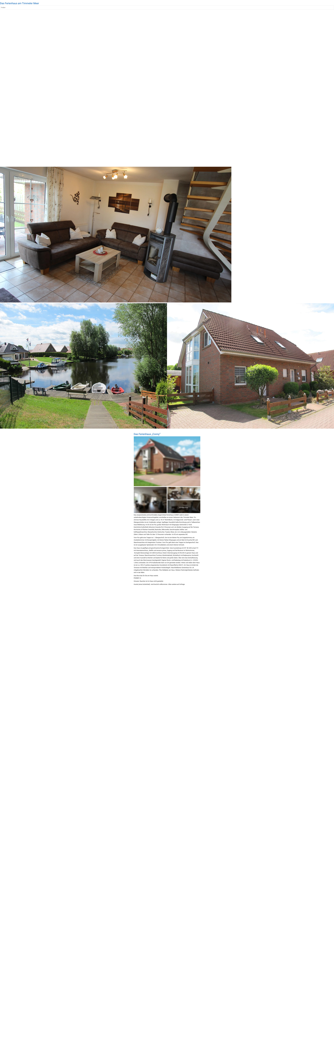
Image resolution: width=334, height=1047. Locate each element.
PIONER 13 (137, 578)
